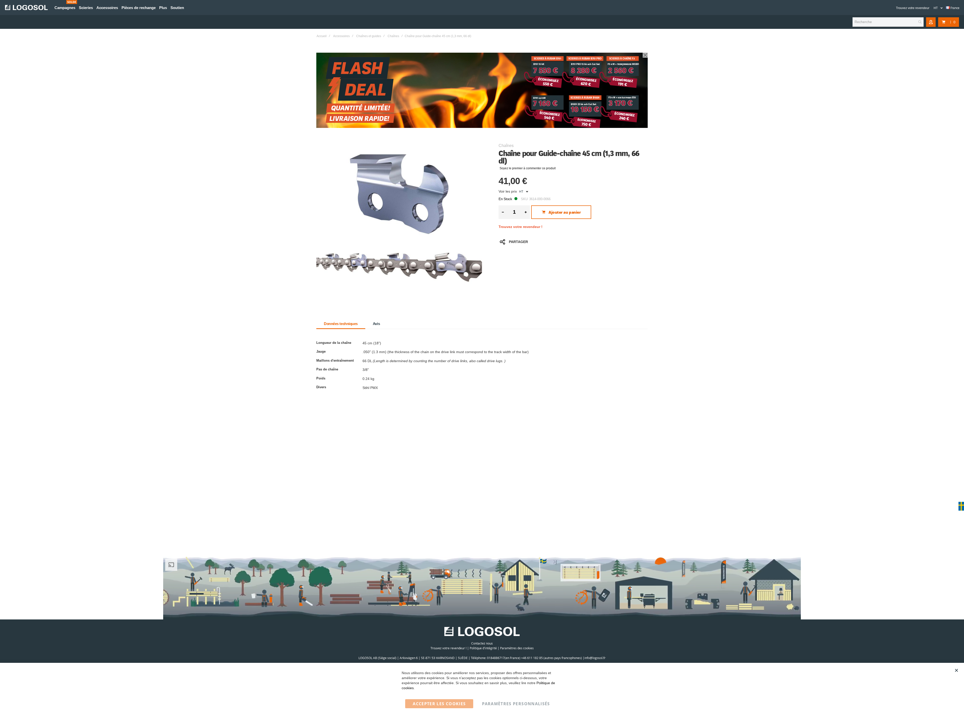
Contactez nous (482, 643)
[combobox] (888, 22)
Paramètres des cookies (517, 648)
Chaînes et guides (368, 36)
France (954, 8)
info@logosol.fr (595, 658)
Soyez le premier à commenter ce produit (528, 168)
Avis (376, 324)
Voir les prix (508, 191)
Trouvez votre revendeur (912, 8)
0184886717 (496, 658)
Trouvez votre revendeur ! (521, 227)
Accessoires (341, 36)
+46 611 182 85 (532, 658)
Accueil (322, 36)
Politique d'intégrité (483, 648)
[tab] (340, 323)
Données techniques (341, 324)
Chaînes (393, 36)
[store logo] (26, 7)
